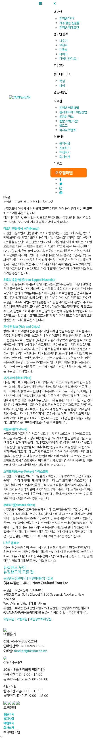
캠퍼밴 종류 (61, 34)
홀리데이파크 (62, 74)
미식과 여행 (27, 578)
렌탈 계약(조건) (68, 121)
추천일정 (59, 65)
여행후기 (64, 152)
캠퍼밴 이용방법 (69, 107)
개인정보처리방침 (40, 619)
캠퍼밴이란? (66, 18)
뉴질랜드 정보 (11, 578)
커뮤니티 (59, 136)
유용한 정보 (66, 116)
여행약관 (22, 619)
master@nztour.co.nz (30, 650)
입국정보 (47, 578)
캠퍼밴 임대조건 (69, 27)
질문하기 (64, 148)
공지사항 (64, 143)
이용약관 (8, 619)
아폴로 (63, 49)
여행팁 (38, 578)
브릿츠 (63, 45)
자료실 (58, 101)
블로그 (63, 125)
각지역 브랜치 (67, 130)
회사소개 (64, 156)
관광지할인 (60, 92)
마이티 (63, 54)
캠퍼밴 (58, 12)
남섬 (62, 85)
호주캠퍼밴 (64, 173)
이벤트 (58, 163)
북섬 (62, 81)
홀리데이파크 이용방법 (73, 112)
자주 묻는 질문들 (69, 23)
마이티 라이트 (67, 58)
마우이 (63, 41)
